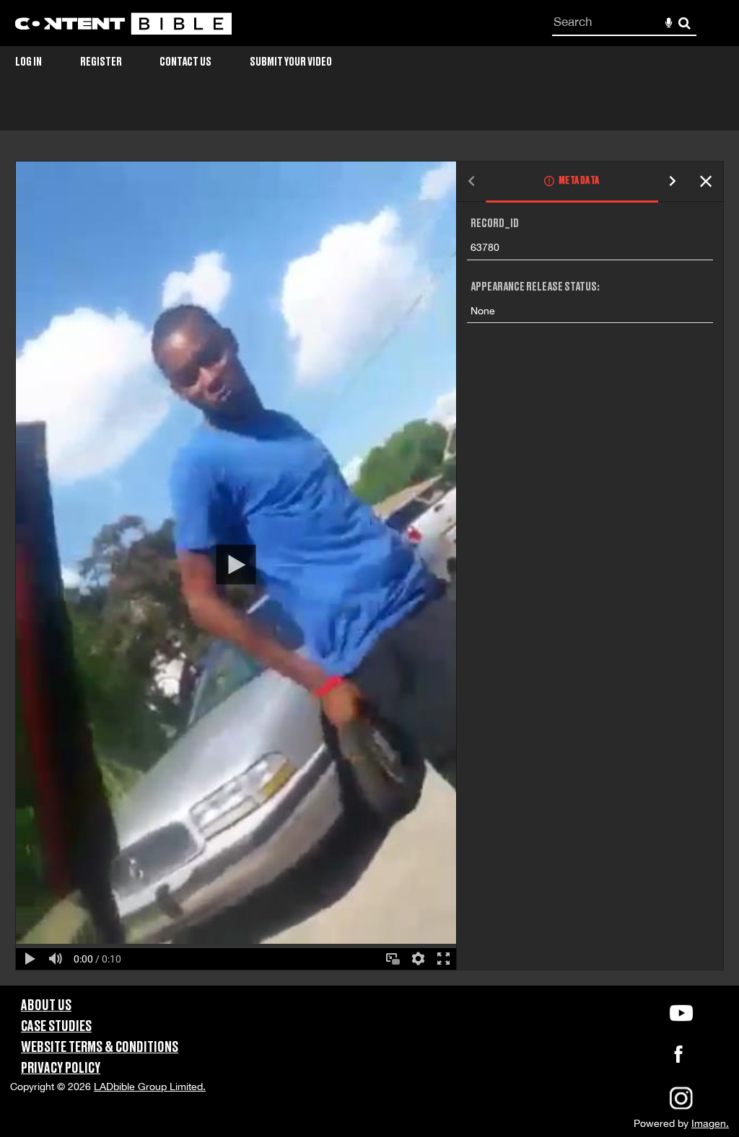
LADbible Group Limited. (150, 1086)
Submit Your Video (291, 62)
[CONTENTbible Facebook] (678, 1058)
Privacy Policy (60, 1068)
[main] (369, 543)
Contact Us (185, 62)
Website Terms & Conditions (99, 1047)
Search (684, 23)
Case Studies (56, 1026)
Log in (28, 62)
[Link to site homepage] (123, 23)
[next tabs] (672, 182)
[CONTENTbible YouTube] (681, 1013)
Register (101, 62)
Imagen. (710, 1123)
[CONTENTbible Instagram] (681, 1108)
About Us (46, 1006)
